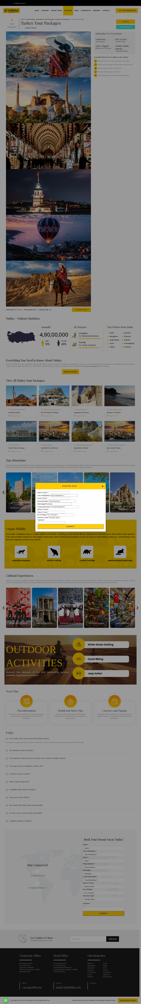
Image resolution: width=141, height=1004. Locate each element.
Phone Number (43, 501)
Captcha (41, 520)
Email (40, 498)
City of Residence (44, 495)
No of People (42, 515)
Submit (70, 526)
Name (40, 493)
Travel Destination (44, 507)
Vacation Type (43, 517)
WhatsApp (41, 504)
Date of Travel (43, 509)
